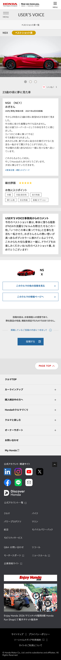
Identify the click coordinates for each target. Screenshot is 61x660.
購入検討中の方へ (14, 400)
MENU (55, 7)
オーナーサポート (14, 430)
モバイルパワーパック (42, 529)
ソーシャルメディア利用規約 (27, 640)
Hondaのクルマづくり (16, 410)
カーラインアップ (14, 389)
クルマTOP (11, 379)
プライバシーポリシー (39, 634)
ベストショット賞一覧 (30, 25)
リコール (36, 547)
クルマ (7, 513)
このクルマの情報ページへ (30, 297)
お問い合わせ (12, 440)
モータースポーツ (12, 555)
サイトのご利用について (30, 645)
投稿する (30, 341)
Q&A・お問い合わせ (14, 547)
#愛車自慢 (9, 170)
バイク (35, 513)
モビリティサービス (13, 538)
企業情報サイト (11, 563)
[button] (25, 81)
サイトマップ (17, 634)
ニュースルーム (39, 555)
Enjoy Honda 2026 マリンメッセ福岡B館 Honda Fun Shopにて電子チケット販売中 (29, 618)
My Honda (11, 450)
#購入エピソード (23, 170)
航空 (6, 529)
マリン (35, 521)
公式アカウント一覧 (13, 502)
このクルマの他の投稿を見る (30, 286)
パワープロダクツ (12, 521)
